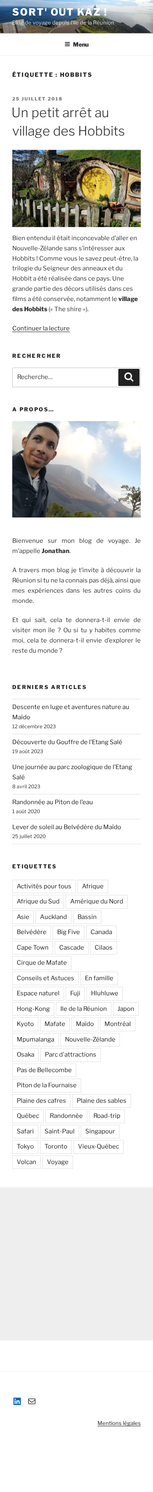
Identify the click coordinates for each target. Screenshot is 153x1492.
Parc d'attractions (70, 1054)
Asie (23, 917)
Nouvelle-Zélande (90, 1039)
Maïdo (85, 1024)
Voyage (58, 1162)
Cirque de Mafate (42, 962)
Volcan (26, 1162)
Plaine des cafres (41, 1100)
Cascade (71, 947)
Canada (101, 932)
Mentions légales (119, 1423)
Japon (126, 1009)
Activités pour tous (44, 886)
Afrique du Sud (38, 901)
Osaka (25, 1054)
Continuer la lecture (41, 328)
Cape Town (33, 947)
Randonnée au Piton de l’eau (52, 802)
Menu (81, 44)
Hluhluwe (104, 993)
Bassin (87, 917)
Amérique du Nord (96, 901)
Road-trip (106, 1116)
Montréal (117, 1024)
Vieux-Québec (98, 1146)
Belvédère (32, 932)
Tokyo (25, 1146)
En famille (99, 978)
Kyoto (25, 1024)
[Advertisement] (76, 1263)
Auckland (53, 917)
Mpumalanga (35, 1039)
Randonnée (66, 1116)
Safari (25, 1131)
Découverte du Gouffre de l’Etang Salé (67, 742)
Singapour (100, 1131)
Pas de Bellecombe (44, 1070)
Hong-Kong (33, 1009)
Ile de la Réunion (83, 1009)
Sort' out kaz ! (60, 12)
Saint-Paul (59, 1131)
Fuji (75, 993)
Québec (28, 1116)
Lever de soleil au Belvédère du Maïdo (66, 827)
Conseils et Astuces (45, 978)
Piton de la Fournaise (47, 1085)
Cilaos (104, 947)
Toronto (55, 1146)
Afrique (93, 886)
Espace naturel (38, 993)
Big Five (68, 932)
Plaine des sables (101, 1100)
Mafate (54, 1024)
